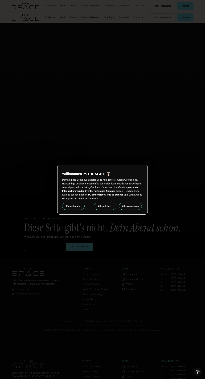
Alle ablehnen (105, 206)
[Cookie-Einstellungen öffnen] (197, 371)
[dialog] (102, 189)
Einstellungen (73, 206)
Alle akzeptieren (130, 206)
